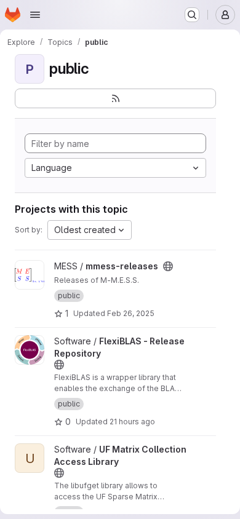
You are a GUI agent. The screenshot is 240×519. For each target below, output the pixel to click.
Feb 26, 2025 (130, 313)
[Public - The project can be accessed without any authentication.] (168, 266)
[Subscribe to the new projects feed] (115, 98)
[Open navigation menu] (35, 15)
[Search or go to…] (192, 14)
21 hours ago (132, 421)
